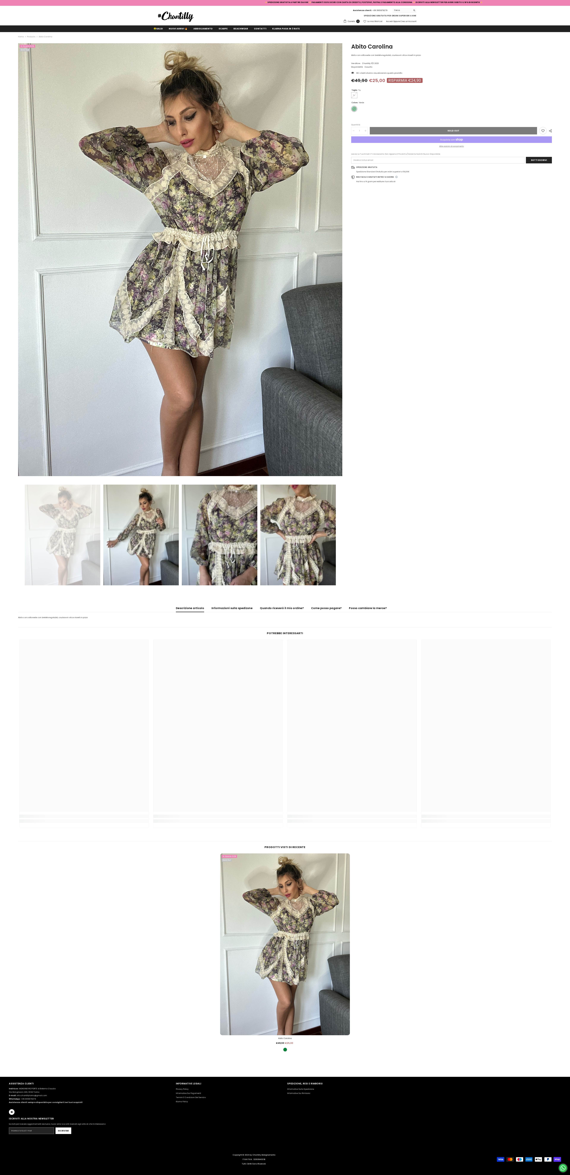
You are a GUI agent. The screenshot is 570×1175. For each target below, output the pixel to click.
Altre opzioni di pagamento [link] (451, 146)
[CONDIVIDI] (549, 130)
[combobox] (402, 10)
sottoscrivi (539, 160)
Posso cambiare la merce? (368, 608)
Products (31, 36)
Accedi (389, 21)
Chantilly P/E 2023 (370, 63)
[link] (84, 816)
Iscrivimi (63, 1130)
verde (285, 1049)
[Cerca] (404, 10)
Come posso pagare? (326, 608)
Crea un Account (408, 21)
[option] (180, 259)
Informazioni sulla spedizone (232, 608)
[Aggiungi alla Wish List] (543, 130)
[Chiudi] (568, 1158)
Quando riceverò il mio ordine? (282, 608)
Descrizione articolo (190, 608)
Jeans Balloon (552, 1164)
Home (21, 36)
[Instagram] (12, 1112)
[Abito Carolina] (285, 944)
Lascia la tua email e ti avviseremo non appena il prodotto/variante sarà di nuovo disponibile (395, 154)
